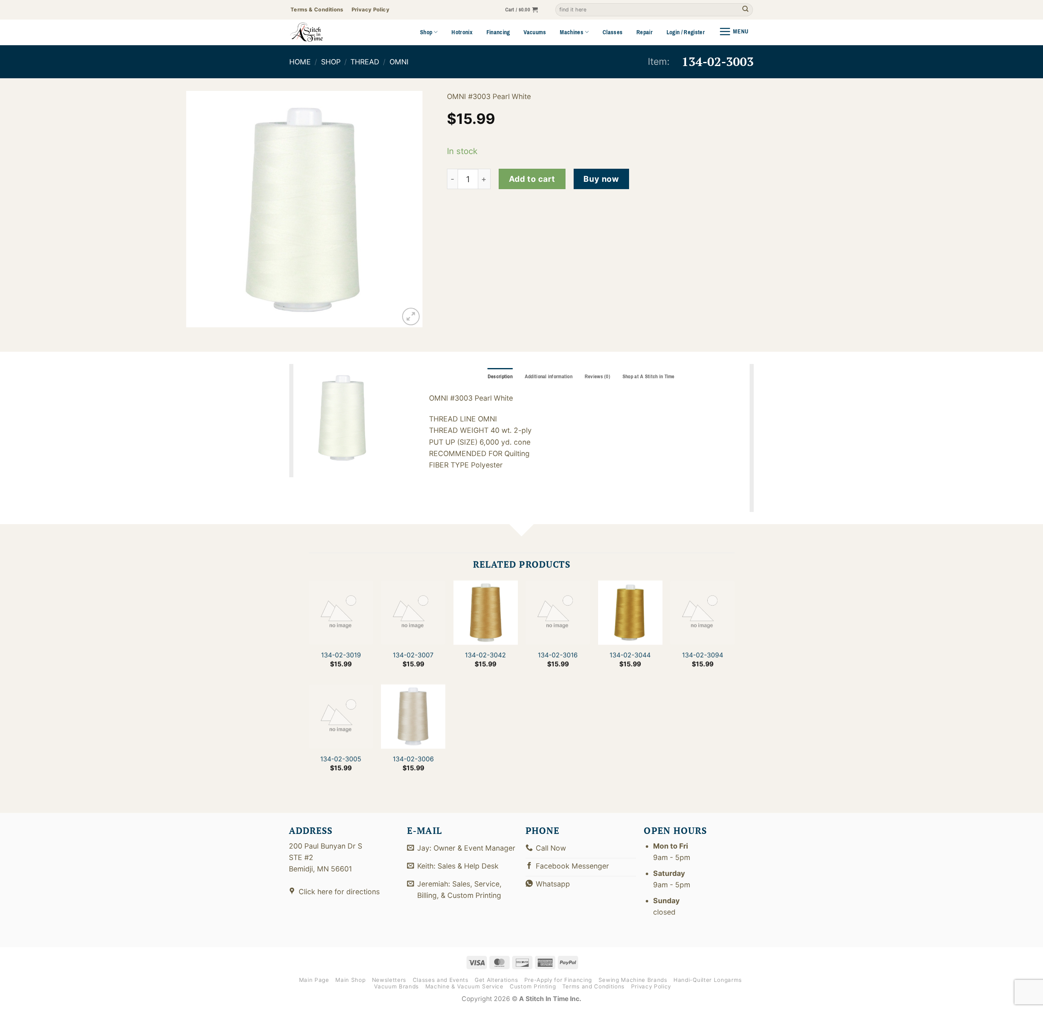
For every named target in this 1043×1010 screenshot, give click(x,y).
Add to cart (532, 179)
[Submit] (745, 10)
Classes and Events (441, 980)
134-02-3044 (630, 655)
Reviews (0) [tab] (597, 377)
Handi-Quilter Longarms (707, 980)
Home (300, 61)
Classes (613, 32)
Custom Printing (533, 986)
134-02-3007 (413, 655)
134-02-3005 (340, 759)
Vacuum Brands (396, 986)
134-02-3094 (702, 655)
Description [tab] (500, 377)
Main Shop (350, 980)
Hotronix (462, 32)
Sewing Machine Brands (633, 980)
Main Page (314, 980)
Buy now (601, 179)
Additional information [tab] (548, 377)
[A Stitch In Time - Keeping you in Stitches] (317, 32)
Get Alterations (496, 980)
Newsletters (389, 980)
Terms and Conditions (593, 986)
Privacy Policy (651, 986)
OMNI (399, 61)
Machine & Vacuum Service (464, 986)
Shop (426, 32)
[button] (521, 10)
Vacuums (535, 32)
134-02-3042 (485, 655)
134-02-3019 (341, 655)
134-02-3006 (412, 759)
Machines (571, 32)
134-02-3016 (558, 655)
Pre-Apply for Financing (558, 980)
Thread (364, 61)
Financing (498, 32)
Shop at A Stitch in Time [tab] (649, 377)
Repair (644, 32)
